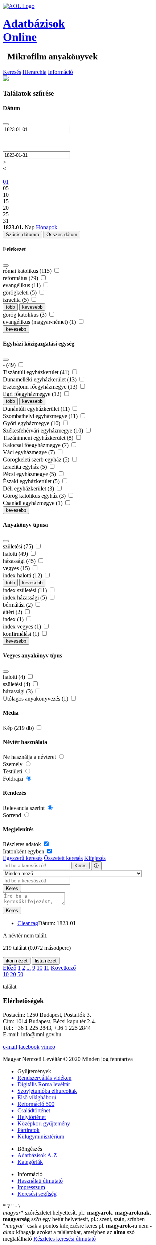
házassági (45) (20, 561)
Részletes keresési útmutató (64, 1239)
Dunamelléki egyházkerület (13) (40, 379)
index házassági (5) (25, 597)
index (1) (14, 619)
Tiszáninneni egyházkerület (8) (39, 438)
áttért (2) (13, 612)
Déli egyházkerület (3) (29, 488)
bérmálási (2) (18, 605)
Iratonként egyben (24, 851)
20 (13, 974)
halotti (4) (14, 677)
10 (39, 968)
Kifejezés (95, 858)
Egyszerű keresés (22, 858)
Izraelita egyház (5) (25, 467)
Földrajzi (14, 779)
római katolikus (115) (28, 271)
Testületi (13, 771)
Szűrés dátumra (22, 234)
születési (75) (18, 546)
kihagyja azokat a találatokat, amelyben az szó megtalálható (77, 1232)
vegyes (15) (17, 568)
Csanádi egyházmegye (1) (33, 503)
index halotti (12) (23, 575)
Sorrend (12, 815)
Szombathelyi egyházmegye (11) (41, 416)
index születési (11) (25, 590)
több (10, 307)
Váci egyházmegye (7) (29, 452)
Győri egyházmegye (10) (32, 423)
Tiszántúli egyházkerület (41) (37, 372)
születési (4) (17, 684)
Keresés (12, 72)
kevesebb (32, 307)
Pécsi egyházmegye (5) (30, 474)
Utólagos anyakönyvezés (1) (36, 698)
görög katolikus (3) (25, 315)
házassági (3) (18, 691)
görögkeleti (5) (20, 292)
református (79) (21, 278)
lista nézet (46, 961)
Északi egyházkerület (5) (32, 481)
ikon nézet (17, 961)
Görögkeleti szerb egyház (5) (37, 459)
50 (20, 974)
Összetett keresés (63, 858)
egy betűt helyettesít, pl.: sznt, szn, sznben (88, 1219)
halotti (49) (16, 554)
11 (46, 968)
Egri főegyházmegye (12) (33, 394)
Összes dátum (61, 234)
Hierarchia (34, 72)
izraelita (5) (16, 300)
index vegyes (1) (22, 626)
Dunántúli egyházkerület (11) (37, 409)
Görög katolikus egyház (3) (35, 496)
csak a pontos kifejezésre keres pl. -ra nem (76, 1226)
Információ (60, 72)
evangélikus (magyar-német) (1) (40, 322)
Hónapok (46, 227)
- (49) (10, 365)
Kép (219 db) (19, 728)
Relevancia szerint (24, 808)
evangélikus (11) (22, 285)
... (28, 968)
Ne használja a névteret (30, 757)
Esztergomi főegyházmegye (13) (41, 387)
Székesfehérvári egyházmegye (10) (44, 430)
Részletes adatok (22, 844)
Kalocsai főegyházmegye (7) (36, 445)
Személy (13, 764)
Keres (80, 865)
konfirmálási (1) (22, 634)
